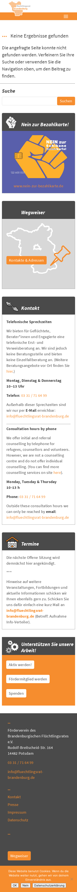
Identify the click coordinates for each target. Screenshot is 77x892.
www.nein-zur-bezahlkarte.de (38, 185)
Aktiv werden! (20, 664)
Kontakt (14, 796)
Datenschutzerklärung (49, 885)
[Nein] (72, 879)
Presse (13, 804)
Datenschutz (18, 819)
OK (15, 885)
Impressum (17, 812)
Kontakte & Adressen (26, 260)
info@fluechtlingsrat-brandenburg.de (37, 416)
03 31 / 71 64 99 (34, 395)
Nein (25, 885)
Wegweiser (19, 855)
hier (9, 371)
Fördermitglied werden (28, 679)
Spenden (16, 693)
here (57, 472)
